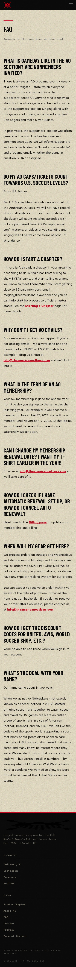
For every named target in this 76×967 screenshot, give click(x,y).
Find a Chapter (14, 904)
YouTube (9, 883)
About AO (10, 911)
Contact (9, 923)
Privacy (9, 930)
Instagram (10, 871)
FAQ (6, 917)
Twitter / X (12, 864)
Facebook (10, 877)
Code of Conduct (15, 936)
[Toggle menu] (71, 5)
